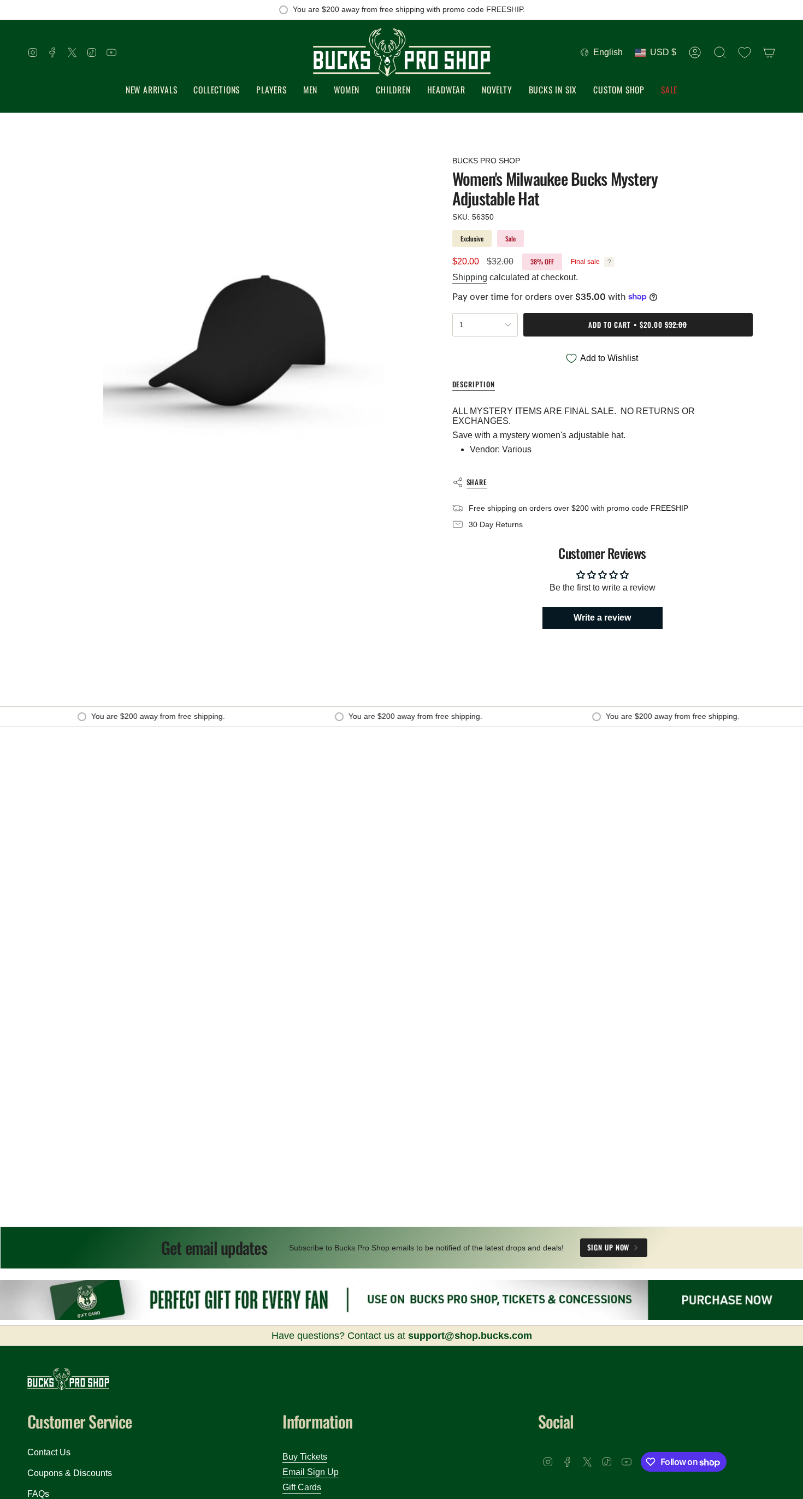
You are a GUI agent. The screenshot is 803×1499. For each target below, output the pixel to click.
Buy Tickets (304, 1456)
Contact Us (48, 1452)
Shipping (469, 277)
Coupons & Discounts (69, 1473)
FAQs (38, 1493)
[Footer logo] (68, 1379)
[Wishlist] (745, 52)
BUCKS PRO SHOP (486, 160)
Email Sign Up (310, 1472)
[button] (216, 90)
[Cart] (769, 52)
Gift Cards (301, 1487)
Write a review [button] (602, 617)
